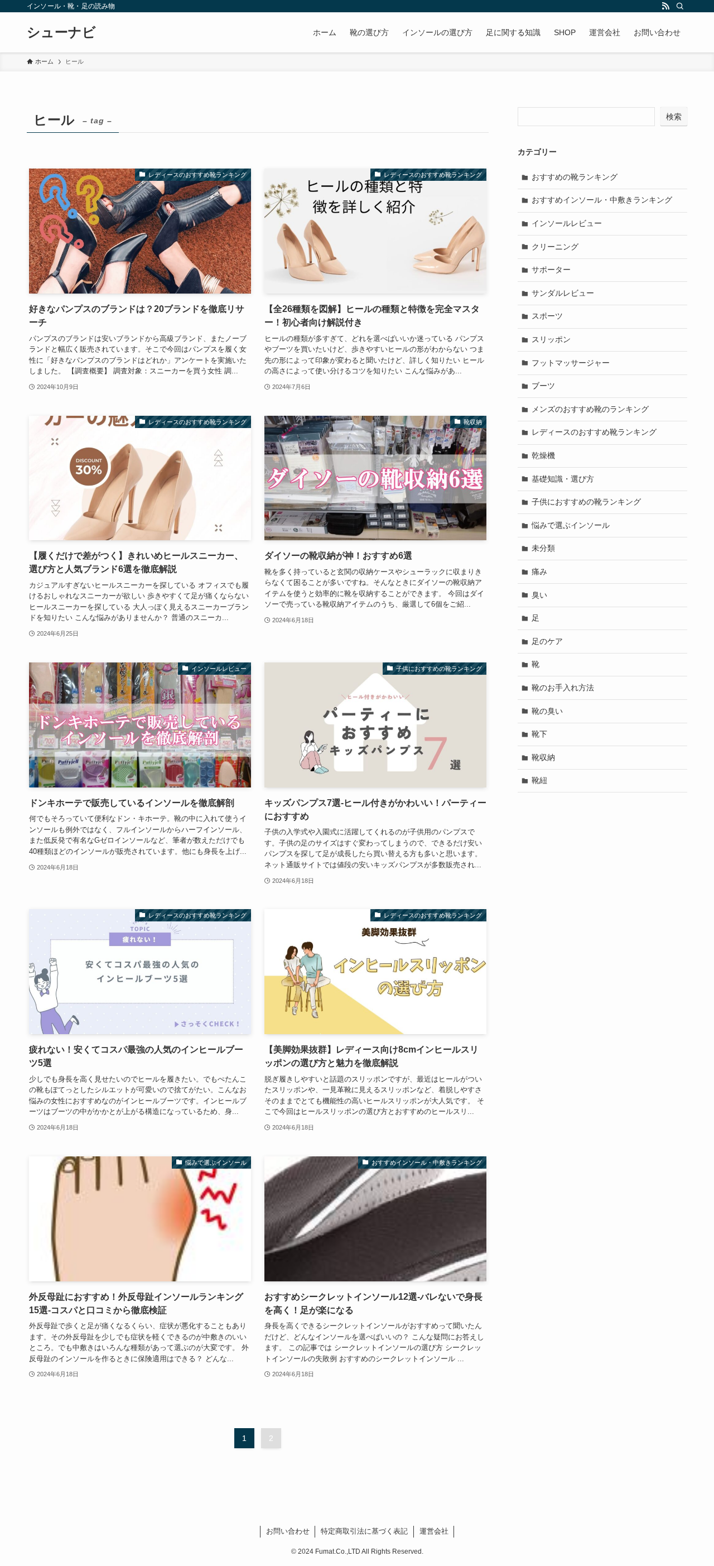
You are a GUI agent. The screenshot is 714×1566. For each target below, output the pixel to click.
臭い (539, 594)
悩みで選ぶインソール (571, 525)
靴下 (539, 733)
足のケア (547, 641)
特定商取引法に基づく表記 (364, 1531)
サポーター (551, 269)
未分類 (543, 548)
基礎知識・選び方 (563, 478)
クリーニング (555, 246)
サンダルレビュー (563, 293)
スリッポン (551, 339)
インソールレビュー (567, 223)
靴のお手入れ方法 (563, 687)
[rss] (665, 6)
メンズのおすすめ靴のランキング (590, 409)
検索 (674, 116)
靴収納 (543, 757)
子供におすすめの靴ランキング (586, 501)
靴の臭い (547, 711)
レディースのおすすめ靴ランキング (594, 431)
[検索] (680, 6)
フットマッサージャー (571, 362)
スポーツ (547, 315)
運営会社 (433, 1531)
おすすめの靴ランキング (574, 176)
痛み (539, 571)
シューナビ (61, 32)
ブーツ (543, 385)
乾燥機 (543, 455)
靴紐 (539, 780)
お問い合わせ (288, 1531)
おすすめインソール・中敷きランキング (602, 199)
